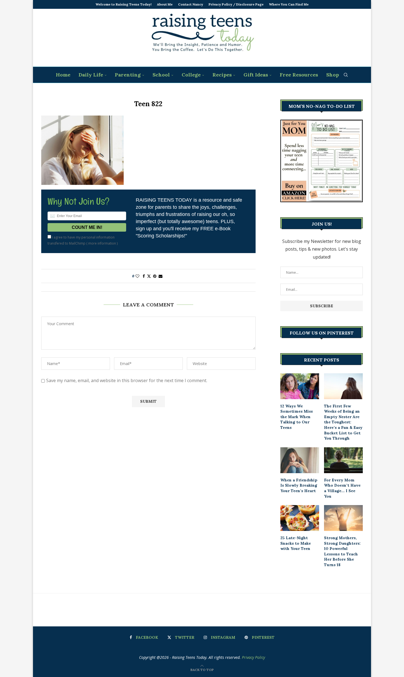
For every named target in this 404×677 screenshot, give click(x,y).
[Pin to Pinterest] (154, 276)
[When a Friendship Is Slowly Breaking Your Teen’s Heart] (299, 460)
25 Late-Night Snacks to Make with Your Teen (295, 543)
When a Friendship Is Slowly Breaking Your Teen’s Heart (298, 485)
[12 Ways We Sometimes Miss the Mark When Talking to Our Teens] (299, 386)
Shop (332, 75)
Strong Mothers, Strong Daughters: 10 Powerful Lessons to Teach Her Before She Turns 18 (342, 551)
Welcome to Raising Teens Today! (123, 4)
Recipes (222, 75)
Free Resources (299, 75)
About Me (165, 4)
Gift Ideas (255, 75)
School (161, 75)
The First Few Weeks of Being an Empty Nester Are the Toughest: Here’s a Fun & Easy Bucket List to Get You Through (343, 422)
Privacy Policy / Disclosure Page (236, 4)
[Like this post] (137, 276)
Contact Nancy (190, 4)
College (191, 75)
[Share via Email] (160, 276)
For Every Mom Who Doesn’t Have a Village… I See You (342, 488)
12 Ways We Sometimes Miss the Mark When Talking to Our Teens (296, 417)
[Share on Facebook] (144, 276)
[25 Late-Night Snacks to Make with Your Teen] (299, 518)
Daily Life (91, 75)
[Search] (345, 75)
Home (63, 75)
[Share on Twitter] (149, 276)
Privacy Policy (253, 657)
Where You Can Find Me (289, 4)
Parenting (128, 75)
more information (102, 243)
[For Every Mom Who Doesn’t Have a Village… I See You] (343, 460)
